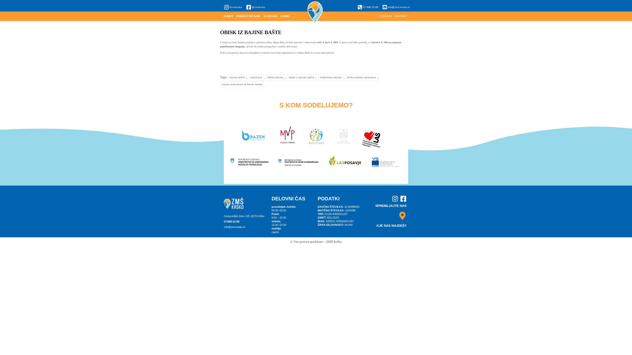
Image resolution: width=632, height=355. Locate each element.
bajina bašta (237, 78)
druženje (256, 78)
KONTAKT (401, 16)
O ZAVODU (271, 16)
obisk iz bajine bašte (302, 78)
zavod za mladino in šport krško (242, 85)
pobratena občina (331, 78)
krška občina (275, 78)
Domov (228, 16)
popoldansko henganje (361, 78)
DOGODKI (386, 16)
